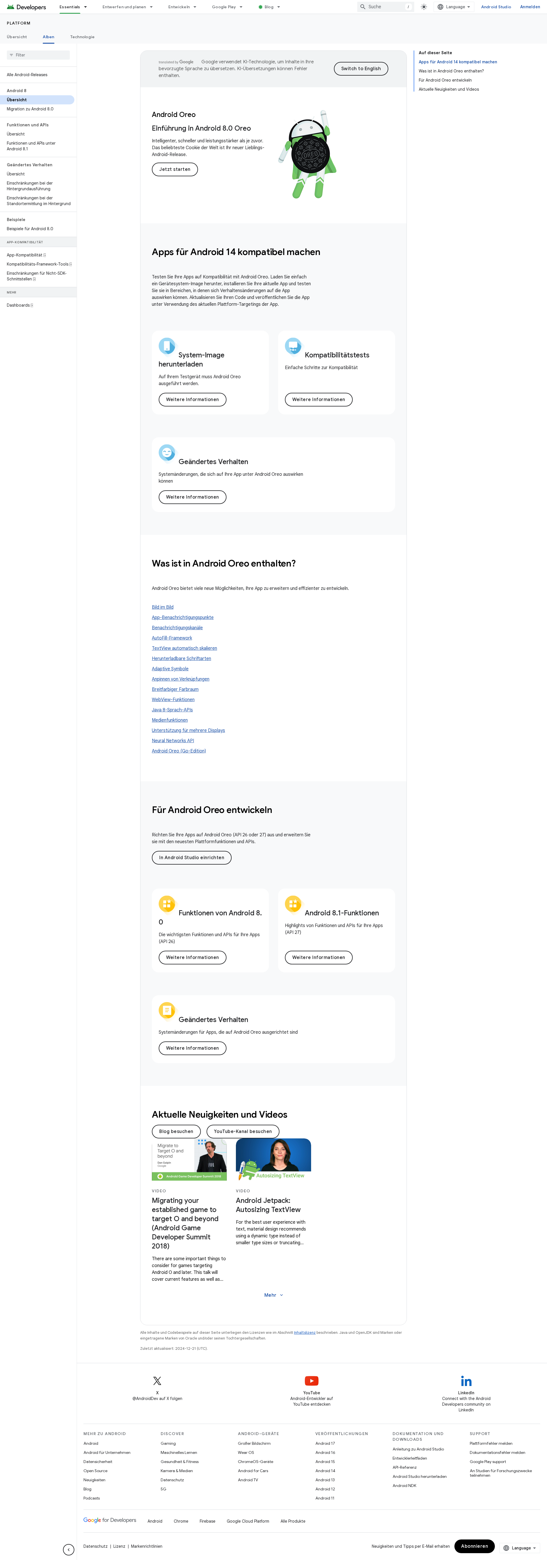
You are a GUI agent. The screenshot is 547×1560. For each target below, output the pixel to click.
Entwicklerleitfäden (410, 1458)
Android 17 (325, 1443)
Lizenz (119, 1546)
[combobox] (385, 7)
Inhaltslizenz (305, 1332)
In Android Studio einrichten (191, 858)
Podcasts (91, 1498)
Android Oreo (174, 114)
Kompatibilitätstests (337, 355)
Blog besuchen (176, 1131)
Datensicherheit (97, 1461)
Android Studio (496, 6)
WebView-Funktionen (173, 700)
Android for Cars (253, 1470)
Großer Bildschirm (254, 1443)
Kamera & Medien (177, 1470)
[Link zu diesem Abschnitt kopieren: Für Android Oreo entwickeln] (279, 810)
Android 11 (324, 1498)
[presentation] (273, 252)
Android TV (248, 1479)
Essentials (70, 6)
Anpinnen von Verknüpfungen (180, 679)
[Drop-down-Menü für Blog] (281, 7)
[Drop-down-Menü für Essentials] (88, 7)
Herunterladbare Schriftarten (181, 658)
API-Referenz (405, 1467)
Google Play (224, 6)
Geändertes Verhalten (213, 462)
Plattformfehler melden (491, 1443)
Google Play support (488, 1461)
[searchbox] (38, 55)
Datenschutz (172, 1479)
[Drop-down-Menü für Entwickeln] (197, 7)
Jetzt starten (175, 169)
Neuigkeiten (94, 1479)
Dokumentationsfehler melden (497, 1452)
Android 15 (325, 1461)
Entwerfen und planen (124, 6)
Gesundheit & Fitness (180, 1461)
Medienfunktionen (170, 720)
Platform (18, 23)
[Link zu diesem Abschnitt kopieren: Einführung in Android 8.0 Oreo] (256, 129)
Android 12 (325, 1489)
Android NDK (404, 1485)
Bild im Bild (163, 607)
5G (163, 1489)
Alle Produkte (293, 1521)
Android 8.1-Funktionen (342, 913)
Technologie (82, 36)
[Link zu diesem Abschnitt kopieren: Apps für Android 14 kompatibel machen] (328, 252)
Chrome (181, 1521)
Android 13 (325, 1479)
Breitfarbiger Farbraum (175, 689)
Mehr (274, 1295)
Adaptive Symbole (170, 669)
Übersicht (17, 36)
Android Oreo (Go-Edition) (179, 751)
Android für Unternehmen (106, 1452)
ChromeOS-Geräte (255, 1461)
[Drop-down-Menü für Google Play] (243, 7)
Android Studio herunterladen (420, 1476)
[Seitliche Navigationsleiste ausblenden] (68, 1549)
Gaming (168, 1443)
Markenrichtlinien (146, 1546)
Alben (48, 36)
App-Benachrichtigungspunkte (183, 617)
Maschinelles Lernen (179, 1452)
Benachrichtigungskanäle (177, 628)
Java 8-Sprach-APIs (172, 710)
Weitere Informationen (192, 399)
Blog (269, 6)
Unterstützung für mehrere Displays (188, 730)
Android (90, 1443)
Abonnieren (474, 1546)
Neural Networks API (173, 741)
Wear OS (246, 1452)
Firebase (207, 1521)
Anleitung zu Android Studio (418, 1449)
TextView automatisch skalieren (184, 648)
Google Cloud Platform (248, 1521)
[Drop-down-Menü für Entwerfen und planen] (154, 7)
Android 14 (325, 1470)
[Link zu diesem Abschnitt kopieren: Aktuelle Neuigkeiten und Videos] (295, 1115)
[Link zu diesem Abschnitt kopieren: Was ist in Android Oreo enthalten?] (303, 564)
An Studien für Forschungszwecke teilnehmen (501, 1473)
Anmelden (530, 6)
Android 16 (325, 1452)
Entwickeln (179, 6)
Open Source (95, 1470)
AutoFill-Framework (172, 638)
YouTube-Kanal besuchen (243, 1131)
